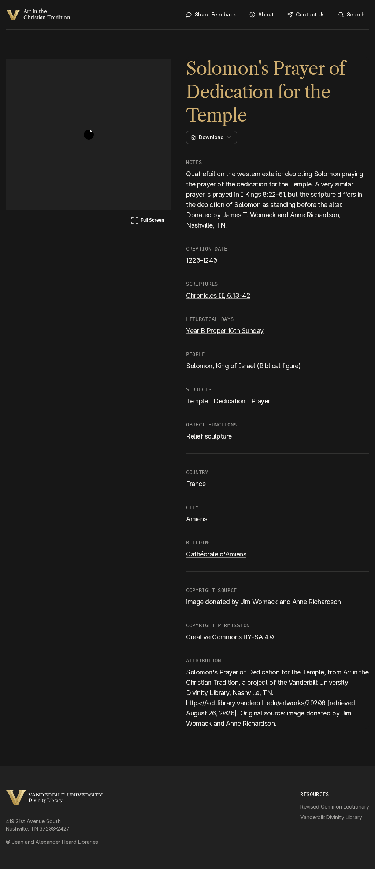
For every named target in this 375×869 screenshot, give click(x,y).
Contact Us (310, 14)
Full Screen (147, 222)
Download (211, 137)
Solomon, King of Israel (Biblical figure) (243, 366)
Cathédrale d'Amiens (216, 554)
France (195, 484)
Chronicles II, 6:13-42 (218, 295)
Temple (197, 401)
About (266, 14)
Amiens (196, 519)
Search (356, 14)
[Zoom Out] (156, 71)
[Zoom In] (138, 71)
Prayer (260, 401)
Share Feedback (215, 14)
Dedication (229, 401)
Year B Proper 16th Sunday (225, 330)
